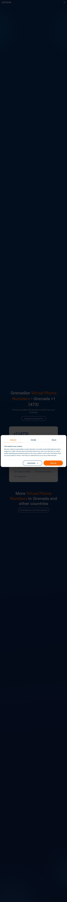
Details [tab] (33, 440)
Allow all (53, 463)
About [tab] (54, 440)
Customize (31, 463)
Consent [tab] (13, 440)
